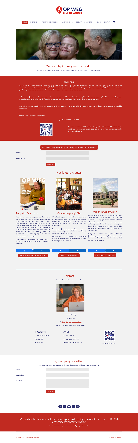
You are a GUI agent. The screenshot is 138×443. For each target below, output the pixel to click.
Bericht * (19, 381)
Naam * (18, 153)
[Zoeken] (114, 22)
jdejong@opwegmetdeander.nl (71, 322)
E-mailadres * (20, 158)
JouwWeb (119, 437)
